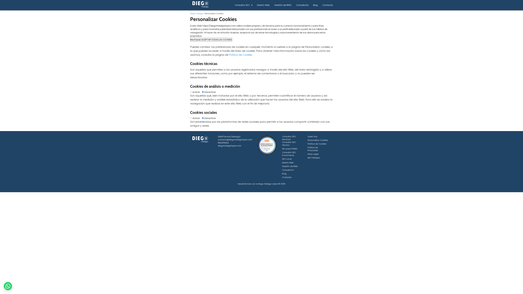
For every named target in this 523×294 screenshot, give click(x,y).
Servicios (286, 139)
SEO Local (286, 159)
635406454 (223, 142)
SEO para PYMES (289, 148)
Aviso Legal (313, 154)
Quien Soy (312, 136)
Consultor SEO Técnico (289, 143)
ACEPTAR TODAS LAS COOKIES (217, 39)
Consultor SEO (242, 5)
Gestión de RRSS (282, 5)
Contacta (327, 5)
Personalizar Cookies (318, 140)
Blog (315, 5)
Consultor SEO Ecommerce (289, 154)
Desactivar (210, 92)
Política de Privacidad (313, 149)
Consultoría (302, 5)
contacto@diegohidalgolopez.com (235, 139)
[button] (8, 286)
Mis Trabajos (314, 157)
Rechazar (195, 39)
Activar (196, 92)
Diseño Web (263, 5)
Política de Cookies (240, 54)
